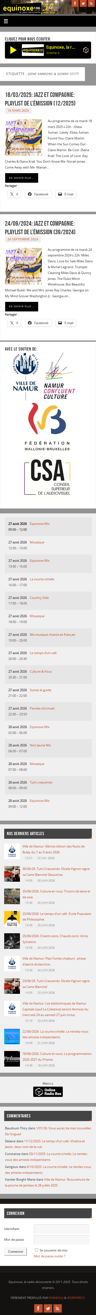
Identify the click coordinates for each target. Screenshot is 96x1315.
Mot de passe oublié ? (49, 1256)
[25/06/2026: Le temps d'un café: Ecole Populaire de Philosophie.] (12, 925)
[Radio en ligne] (85, 51)
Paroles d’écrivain (42, 708)
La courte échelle (42, 579)
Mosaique (37, 542)
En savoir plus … (21, 178)
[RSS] (91, 3)
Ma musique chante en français (52, 635)
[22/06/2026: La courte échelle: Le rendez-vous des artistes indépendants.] (12, 1043)
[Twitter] (83, 3)
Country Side (39, 598)
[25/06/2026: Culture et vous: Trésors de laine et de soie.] (12, 903)
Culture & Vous (41, 671)
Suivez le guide (40, 690)
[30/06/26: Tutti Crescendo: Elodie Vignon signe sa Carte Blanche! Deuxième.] (12, 881)
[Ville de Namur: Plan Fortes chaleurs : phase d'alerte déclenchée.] (12, 970)
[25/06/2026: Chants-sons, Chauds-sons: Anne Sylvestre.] (12, 948)
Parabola (56, 1298)
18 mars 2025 (18, 110)
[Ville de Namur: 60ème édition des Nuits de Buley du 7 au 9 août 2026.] (12, 858)
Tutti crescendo (41, 782)
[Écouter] (13, 50)
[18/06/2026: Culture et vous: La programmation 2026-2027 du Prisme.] (12, 1065)
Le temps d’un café (43, 653)
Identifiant (11, 1229)
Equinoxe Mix (40, 524)
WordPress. (76, 1298)
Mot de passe (14, 1240)
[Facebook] (75, 3)
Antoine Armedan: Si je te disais (54, 53)
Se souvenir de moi (53, 1250)
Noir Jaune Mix (40, 745)
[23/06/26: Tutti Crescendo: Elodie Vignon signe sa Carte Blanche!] (12, 993)
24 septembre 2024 (23, 239)
